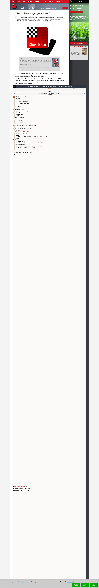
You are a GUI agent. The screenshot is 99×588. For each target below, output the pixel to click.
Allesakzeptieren (93, 585)
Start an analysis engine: (19, 486)
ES (53, 8)
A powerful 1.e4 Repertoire (78, 46)
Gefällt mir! (56, 15)
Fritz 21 (22, 58)
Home (19, 1)
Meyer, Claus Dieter (18, 92)
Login (80, 1)
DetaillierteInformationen (76, 585)
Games (74, 88)
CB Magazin (37, 1)
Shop (13, 1)
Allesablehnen (84, 585)
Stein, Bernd (82, 92)
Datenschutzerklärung (70, 582)
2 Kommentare (61, 15)
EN (52, 8)
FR (55, 8)
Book (25, 88)
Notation (49, 88)
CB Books (44, 1)
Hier (22, 582)
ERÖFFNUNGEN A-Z (27, 1)
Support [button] (51, 1)
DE (51, 8)
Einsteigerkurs (60, 1)
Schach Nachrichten (27, 8)
